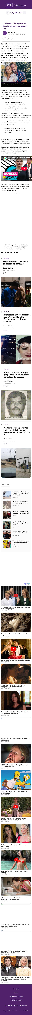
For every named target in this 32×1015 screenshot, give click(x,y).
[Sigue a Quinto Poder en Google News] (24, 1005)
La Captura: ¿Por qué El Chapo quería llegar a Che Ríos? (20, 522)
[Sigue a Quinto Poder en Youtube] (17, 1005)
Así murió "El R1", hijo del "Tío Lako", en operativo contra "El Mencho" (21, 493)
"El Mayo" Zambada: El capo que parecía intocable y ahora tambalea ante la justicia (16, 374)
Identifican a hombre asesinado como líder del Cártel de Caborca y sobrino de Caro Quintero (17, 318)
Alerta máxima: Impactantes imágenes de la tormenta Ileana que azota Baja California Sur (17, 431)
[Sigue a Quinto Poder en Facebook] (9, 1005)
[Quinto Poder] (16, 5)
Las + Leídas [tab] (5, 484)
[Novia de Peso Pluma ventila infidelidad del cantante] (16, 292)
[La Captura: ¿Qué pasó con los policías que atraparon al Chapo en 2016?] (7, 505)
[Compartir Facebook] (4, 38)
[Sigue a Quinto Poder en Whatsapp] (6, 1005)
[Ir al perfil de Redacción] (4, 33)
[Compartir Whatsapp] (12, 38)
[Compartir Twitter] (8, 38)
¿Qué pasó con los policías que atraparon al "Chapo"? (20, 502)
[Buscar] (8, 13)
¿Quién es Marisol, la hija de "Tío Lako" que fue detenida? (21, 512)
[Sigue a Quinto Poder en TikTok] (20, 1005)
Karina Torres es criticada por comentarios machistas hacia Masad (21, 542)
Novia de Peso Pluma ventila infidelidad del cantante (15, 262)
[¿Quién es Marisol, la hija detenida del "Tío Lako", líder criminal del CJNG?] (7, 515)
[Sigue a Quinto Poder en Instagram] (14, 1005)
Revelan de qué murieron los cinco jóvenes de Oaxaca (21, 532)
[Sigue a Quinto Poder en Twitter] (12, 1005)
